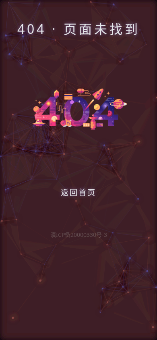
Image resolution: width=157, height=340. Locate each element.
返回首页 (78, 192)
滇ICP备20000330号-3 (78, 234)
